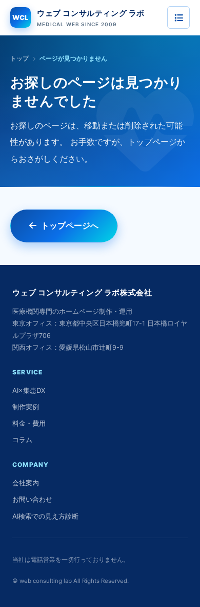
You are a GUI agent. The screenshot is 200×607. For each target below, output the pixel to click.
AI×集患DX (28, 390)
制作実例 (25, 407)
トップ (19, 58)
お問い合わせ (32, 499)
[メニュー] (178, 17)
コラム (22, 439)
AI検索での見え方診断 (45, 516)
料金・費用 (29, 423)
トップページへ (69, 225)
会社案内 (25, 483)
